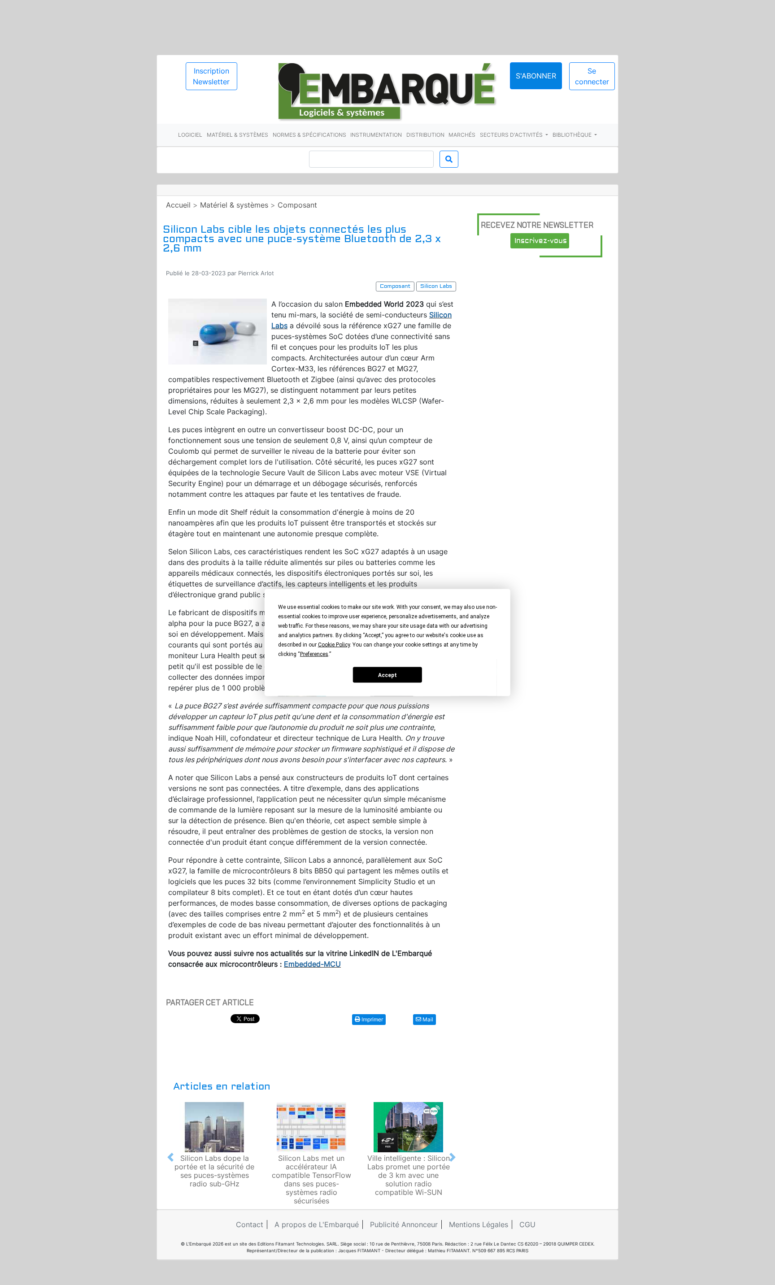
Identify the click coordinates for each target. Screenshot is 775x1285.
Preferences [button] (314, 654)
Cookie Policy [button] (334, 645)
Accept (387, 675)
